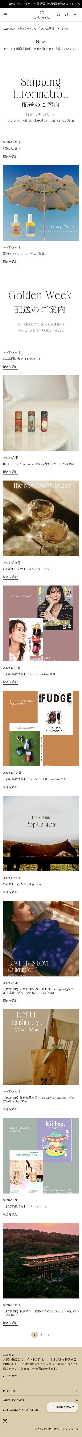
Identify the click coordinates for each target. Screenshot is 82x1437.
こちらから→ (12, 1375)
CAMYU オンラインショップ (61, 1429)
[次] (47, 1335)
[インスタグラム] (5, 1421)
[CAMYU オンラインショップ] (42, 14)
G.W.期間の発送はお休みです (22, 359)
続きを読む (10, 156)
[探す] (58, 14)
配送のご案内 (12, 148)
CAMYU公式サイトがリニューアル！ (27, 569)
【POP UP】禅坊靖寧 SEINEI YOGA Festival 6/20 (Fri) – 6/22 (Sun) (41, 1313)
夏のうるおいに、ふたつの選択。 (25, 254)
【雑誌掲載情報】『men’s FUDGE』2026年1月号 (34, 779)
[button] (75, 14)
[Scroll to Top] (74, 1429)
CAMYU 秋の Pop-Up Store (22, 884)
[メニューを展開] (5, 14)
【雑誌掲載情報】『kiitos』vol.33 (24, 1206)
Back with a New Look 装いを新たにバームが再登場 (38, 464)
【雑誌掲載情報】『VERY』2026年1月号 (29, 674)
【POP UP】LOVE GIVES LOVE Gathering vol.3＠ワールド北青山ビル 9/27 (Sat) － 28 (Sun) (40, 991)
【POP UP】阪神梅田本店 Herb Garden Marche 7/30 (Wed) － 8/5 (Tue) (38, 1099)
